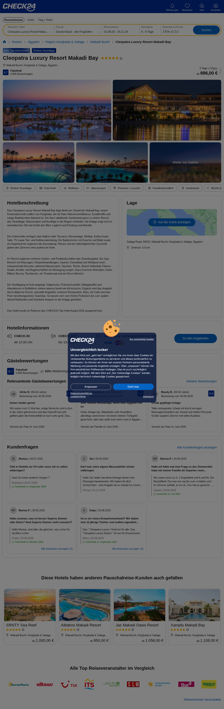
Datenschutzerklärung (81, 393)
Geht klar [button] (133, 386)
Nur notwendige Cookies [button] (142, 339)
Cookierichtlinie (78, 396)
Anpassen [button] (90, 386)
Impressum (148, 396)
